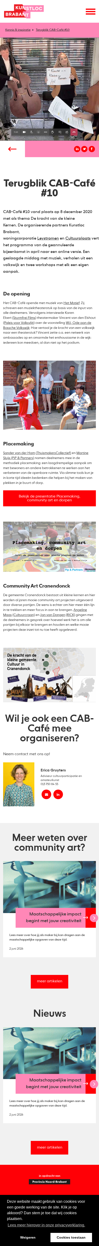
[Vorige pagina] (12, 149)
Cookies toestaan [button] (71, 1237)
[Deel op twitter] (84, 149)
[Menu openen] (90, 11)
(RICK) (70, 615)
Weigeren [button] (28, 1237)
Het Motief (71, 303)
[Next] (94, 918)
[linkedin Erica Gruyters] (58, 794)
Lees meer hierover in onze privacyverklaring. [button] (46, 1225)
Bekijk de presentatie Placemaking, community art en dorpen (49, 498)
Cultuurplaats (78, 238)
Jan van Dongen (52, 615)
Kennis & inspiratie (18, 30)
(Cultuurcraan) (23, 615)
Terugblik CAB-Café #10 (53, 30)
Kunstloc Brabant (23, 11)
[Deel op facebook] (92, 149)
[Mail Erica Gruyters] (46, 794)
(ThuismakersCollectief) (53, 453)
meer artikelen (49, 981)
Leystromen (48, 238)
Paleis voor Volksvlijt (19, 323)
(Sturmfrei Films (23, 318)
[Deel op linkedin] (77, 149)
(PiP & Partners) (22, 458)
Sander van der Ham (19, 453)
